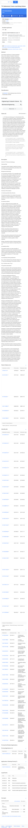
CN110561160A (5, 606)
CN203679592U (5, 662)
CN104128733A (5, 655)
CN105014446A (5, 525)
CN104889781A (5, 505)
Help (9, 827)
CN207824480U (5, 718)
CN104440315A (5, 443)
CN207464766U (5, 730)
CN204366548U (5, 705)
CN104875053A (5, 499)
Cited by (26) (14, 45)
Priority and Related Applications (13, 47)
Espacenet (10, 49)
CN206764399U (5, 659)
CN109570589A (5, 592)
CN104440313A (5, 452)
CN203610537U (5, 696)
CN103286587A (5, 410)
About (2, 826)
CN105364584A (5, 665)
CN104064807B (5, 689)
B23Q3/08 (6, 93)
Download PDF (7, 15)
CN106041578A (5, 558)
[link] (12, 94)
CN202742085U (5, 679)
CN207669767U (5, 724)
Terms (23, 826)
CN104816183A (5, 493)
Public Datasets (17, 826)
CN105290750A (5, 543)
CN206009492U (5, 683)
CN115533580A (5, 612)
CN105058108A (5, 536)
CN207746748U (5, 646)
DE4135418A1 (5, 374)
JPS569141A (4, 370)
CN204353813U (5, 651)
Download (18, 801)
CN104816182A (5, 486)
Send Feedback (9, 826)
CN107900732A (5, 700)
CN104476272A (5, 461)
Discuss (20, 49)
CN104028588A (5, 712)
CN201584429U (5, 643)
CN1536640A (5, 396)
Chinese (10, 19)
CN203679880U (5, 418)
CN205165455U (5, 710)
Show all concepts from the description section (11, 816)
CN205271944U (5, 735)
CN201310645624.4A (6, 753)
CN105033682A (5, 531)
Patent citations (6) (8, 45)
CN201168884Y (5, 406)
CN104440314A (5, 434)
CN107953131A (5, 584)
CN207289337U (5, 669)
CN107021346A (5, 576)
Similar (21, 15)
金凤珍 (7, 20)
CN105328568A (5, 551)
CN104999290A (5, 512)
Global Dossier (15, 49)
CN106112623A (5, 569)
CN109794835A (5, 598)
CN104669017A (5, 475)
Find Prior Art (15, 15)
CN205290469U (5, 691)
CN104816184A (5, 480)
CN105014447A (5, 518)
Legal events (19, 45)
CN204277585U (5, 674)
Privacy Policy (4, 827)
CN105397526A (5, 740)
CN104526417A (5, 467)
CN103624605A (5, 635)
